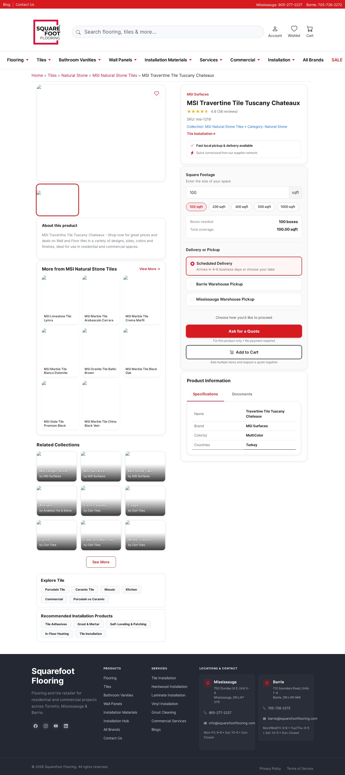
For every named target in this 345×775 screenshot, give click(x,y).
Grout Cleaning (164, 712)
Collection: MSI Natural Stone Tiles (215, 127)
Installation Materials (166, 59)
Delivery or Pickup (203, 249)
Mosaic (110, 589)
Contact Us (25, 4)
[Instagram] (46, 726)
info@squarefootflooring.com (229, 723)
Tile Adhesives (56, 624)
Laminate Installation (168, 695)
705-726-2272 (279, 708)
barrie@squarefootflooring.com (288, 718)
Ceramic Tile (85, 589)
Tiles (41, 59)
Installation (279, 59)
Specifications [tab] (205, 394)
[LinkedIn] (66, 726)
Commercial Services (169, 721)
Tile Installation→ (201, 134)
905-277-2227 (220, 713)
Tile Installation (91, 634)
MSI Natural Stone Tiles (114, 75)
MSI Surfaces (198, 94)
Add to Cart (246, 352)
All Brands (313, 59)
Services (209, 59)
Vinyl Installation (165, 703)
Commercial (242, 59)
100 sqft (196, 207)
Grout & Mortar (89, 624)
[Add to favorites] (156, 93)
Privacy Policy (270, 768)
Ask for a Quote (244, 331)
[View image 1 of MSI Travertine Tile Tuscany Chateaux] (57, 199)
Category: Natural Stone (267, 127)
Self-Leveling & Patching (128, 624)
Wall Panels (120, 59)
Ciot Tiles (94, 510)
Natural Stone (74, 75)
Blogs (156, 729)
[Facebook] (36, 726)
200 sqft (219, 207)
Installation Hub (116, 721)
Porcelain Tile (55, 589)
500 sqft (264, 207)
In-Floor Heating (57, 634)
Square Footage (200, 174)
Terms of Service (300, 768)
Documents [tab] (242, 394)
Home (37, 75)
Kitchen (131, 589)
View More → (149, 269)
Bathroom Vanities (77, 59)
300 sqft (241, 207)
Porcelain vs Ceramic (89, 599)
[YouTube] (56, 726)
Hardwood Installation (169, 686)
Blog (6, 4)
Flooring (15, 59)
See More (101, 562)
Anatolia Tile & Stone (57, 510)
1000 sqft (288, 207)
